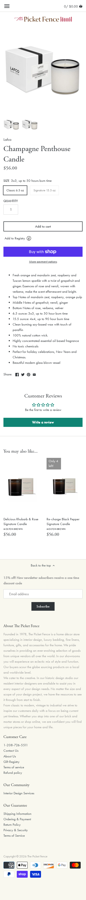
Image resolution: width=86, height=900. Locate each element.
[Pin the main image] (28, 374)
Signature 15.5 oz (44, 190)
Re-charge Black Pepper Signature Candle (63, 524)
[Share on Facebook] (17, 374)
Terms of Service (14, 835)
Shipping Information (17, 813)
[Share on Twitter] (23, 374)
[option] (11, 125)
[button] (43, 238)
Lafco (7, 139)
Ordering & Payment (17, 819)
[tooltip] (29, 238)
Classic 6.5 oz (15, 190)
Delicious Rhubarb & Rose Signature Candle (20, 524)
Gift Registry (11, 761)
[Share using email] (34, 374)
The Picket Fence (37, 856)
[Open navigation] (6, 6)
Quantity (10, 201)
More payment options (43, 261)
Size (6, 181)
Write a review (43, 422)
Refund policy (12, 772)
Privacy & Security (15, 830)
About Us (9, 756)
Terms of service (13, 767)
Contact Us (10, 750)
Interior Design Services (18, 793)
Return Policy (12, 824)
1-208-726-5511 (15, 745)
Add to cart (43, 226)
